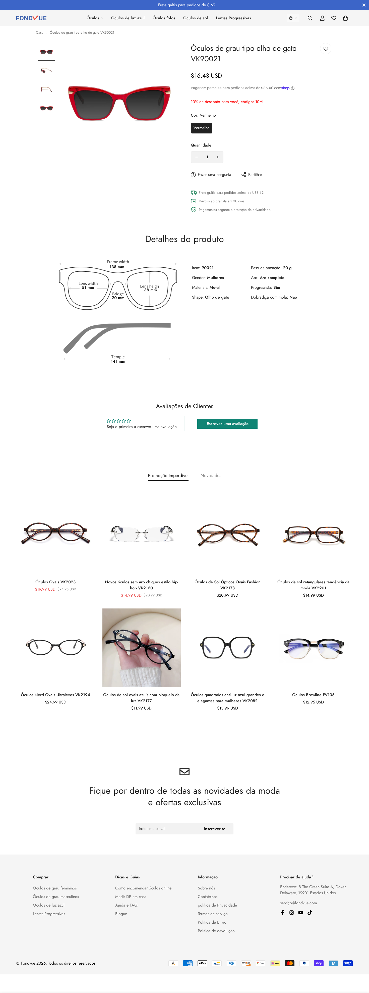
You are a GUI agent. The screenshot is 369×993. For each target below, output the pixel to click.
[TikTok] (309, 912)
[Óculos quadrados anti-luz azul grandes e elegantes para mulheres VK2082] (227, 647)
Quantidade (201, 145)
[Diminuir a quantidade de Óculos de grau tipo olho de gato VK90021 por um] (196, 157)
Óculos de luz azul (128, 18)
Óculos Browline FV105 (313, 695)
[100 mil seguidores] (291, 912)
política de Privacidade (217, 905)
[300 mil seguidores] (282, 912)
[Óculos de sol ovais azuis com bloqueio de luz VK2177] (141, 647)
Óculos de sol (195, 18)
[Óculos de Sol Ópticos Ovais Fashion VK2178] (227, 534)
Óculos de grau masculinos (56, 897)
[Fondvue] (31, 18)
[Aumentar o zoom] (167, 53)
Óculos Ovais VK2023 (55, 582)
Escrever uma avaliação (228, 424)
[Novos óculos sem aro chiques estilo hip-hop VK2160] (141, 534)
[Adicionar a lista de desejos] (325, 48)
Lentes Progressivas (233, 18)
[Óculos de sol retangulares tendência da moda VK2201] (313, 534)
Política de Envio (212, 922)
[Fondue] (300, 912)
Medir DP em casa (130, 897)
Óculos (93, 18)
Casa (39, 32)
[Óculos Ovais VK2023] (55, 534)
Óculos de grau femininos (55, 888)
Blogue (121, 914)
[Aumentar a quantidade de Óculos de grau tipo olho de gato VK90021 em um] (217, 157)
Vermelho (202, 128)
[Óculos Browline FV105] (313, 647)
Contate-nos (207, 897)
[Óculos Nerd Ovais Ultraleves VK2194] (55, 647)
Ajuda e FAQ (126, 905)
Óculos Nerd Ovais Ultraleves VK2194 (55, 695)
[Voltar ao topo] (359, 965)
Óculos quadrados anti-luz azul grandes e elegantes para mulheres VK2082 (227, 698)
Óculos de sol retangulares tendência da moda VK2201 (313, 585)
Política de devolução (216, 931)
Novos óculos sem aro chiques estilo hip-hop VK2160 (141, 585)
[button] (293, 18)
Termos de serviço (213, 914)
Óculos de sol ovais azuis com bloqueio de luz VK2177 (141, 698)
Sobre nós (206, 888)
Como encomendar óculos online (143, 888)
